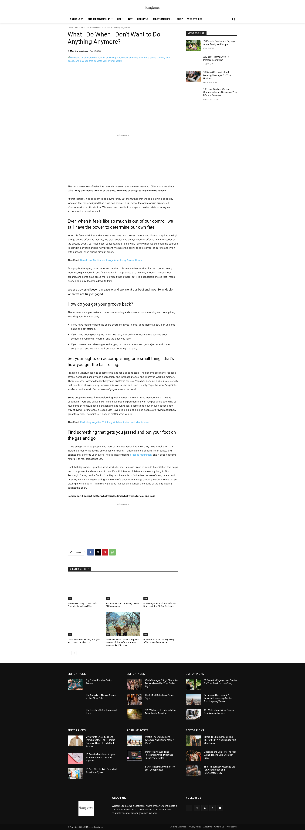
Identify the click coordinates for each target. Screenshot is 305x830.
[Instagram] (197, 808)
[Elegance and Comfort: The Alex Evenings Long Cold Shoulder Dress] (193, 755)
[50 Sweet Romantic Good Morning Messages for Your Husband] (193, 76)
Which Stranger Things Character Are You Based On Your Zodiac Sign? (161, 683)
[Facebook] (90, 552)
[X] (98, 552)
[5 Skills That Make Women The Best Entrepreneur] (134, 770)
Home (70, 27)
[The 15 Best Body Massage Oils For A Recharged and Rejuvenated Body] (193, 770)
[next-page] (75, 653)
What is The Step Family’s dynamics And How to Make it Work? (159, 740)
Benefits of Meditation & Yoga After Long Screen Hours (111, 260)
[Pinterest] (105, 552)
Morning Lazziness (79, 51)
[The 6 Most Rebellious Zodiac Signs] (134, 699)
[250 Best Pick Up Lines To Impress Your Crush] (193, 60)
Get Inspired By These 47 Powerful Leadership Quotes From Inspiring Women (218, 698)
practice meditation (141, 454)
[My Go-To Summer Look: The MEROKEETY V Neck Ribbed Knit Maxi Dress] (193, 740)
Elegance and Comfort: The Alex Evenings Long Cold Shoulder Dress (220, 755)
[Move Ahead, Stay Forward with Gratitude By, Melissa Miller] (85, 588)
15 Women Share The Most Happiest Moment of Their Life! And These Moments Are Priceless (122, 642)
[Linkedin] (204, 808)
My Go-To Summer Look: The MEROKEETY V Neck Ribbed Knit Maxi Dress (220, 740)
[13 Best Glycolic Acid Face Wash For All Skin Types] (75, 773)
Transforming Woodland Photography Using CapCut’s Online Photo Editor (159, 755)
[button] (233, 19)
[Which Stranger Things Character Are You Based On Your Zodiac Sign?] (134, 684)
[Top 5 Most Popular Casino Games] (75, 684)
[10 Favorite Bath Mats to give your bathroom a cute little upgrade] (75, 758)
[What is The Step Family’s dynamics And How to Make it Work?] (134, 740)
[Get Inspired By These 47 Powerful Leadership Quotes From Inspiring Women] (193, 699)
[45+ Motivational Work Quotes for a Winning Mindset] (193, 714)
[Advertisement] (123, 159)
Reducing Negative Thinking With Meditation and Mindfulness (114, 422)
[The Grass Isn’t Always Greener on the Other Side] (75, 699)
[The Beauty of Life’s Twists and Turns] (75, 714)
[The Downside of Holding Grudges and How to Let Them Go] (85, 624)
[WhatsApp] (112, 552)
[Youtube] (220, 808)
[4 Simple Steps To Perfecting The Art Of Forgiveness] (123, 588)
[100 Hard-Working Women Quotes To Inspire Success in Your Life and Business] (193, 93)
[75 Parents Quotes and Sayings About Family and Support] (193, 45)
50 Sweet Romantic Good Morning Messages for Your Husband (217, 75)
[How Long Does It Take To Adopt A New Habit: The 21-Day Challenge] (160, 588)
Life (76, 27)
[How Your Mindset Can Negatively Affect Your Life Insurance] (160, 624)
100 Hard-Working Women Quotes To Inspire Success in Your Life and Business (220, 92)
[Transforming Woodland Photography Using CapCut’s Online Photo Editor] (134, 755)
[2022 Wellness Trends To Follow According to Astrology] (134, 714)
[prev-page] (70, 653)
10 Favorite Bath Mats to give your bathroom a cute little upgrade (100, 757)
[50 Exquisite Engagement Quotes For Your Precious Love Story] (193, 684)
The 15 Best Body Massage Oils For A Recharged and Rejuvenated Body (219, 769)
